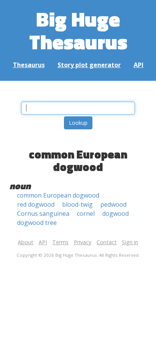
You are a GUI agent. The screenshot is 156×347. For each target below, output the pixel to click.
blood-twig (77, 204)
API (139, 65)
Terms (60, 242)
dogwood (115, 213)
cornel (86, 213)
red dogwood (36, 204)
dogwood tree (37, 222)
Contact (107, 242)
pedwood (113, 204)
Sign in (130, 242)
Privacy (82, 242)
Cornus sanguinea (43, 213)
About (25, 242)
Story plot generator (89, 65)
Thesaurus (29, 65)
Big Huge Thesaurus (78, 30)
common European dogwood (58, 195)
